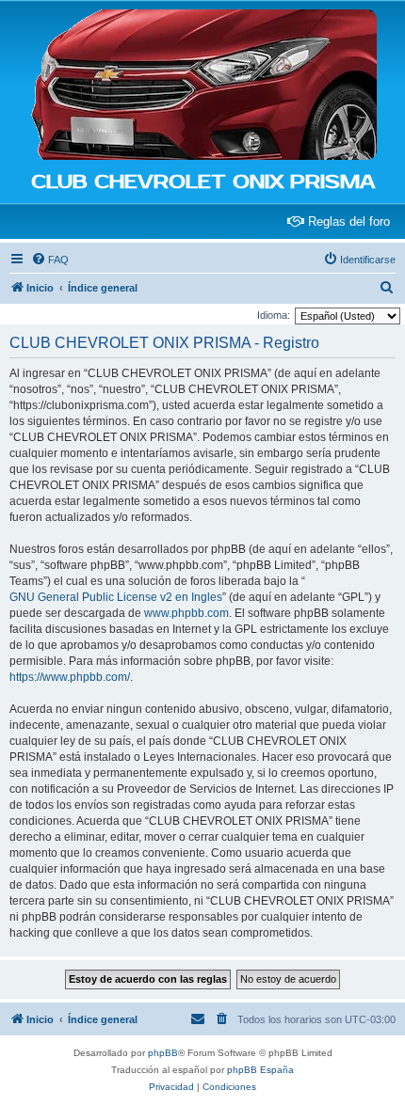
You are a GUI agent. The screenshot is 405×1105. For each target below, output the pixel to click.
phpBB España (260, 1070)
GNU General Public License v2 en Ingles (115, 597)
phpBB (163, 1053)
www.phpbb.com (186, 613)
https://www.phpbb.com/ (69, 677)
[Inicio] (202, 85)
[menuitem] (50, 259)
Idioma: (273, 315)
